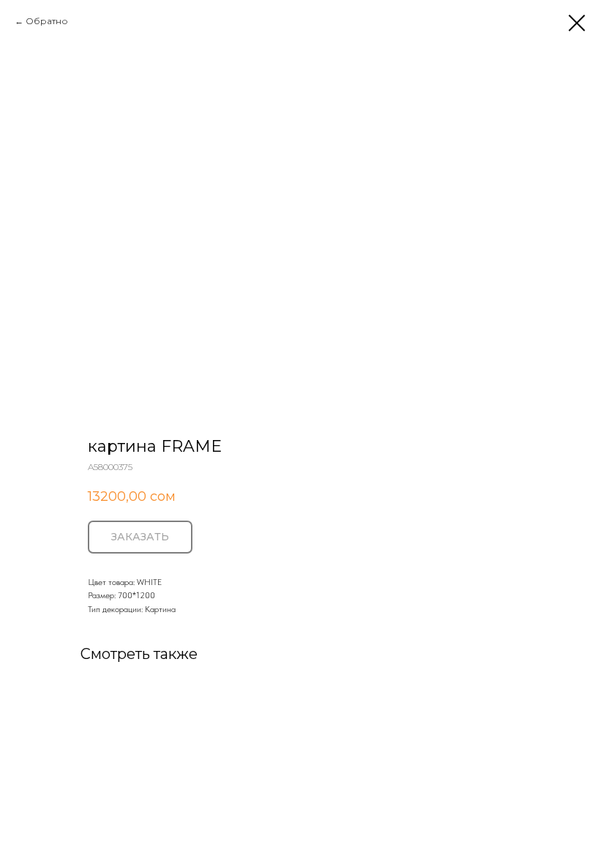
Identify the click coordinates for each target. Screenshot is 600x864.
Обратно (47, 20)
